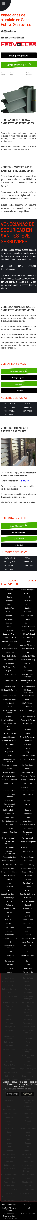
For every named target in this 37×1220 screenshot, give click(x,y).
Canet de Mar (28, 828)
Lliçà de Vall (9, 703)
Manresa (9, 601)
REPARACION (27, 411)
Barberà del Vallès (9, 741)
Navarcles (28, 601)
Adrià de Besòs (28, 765)
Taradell (28, 934)
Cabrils (9, 755)
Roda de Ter (9, 608)
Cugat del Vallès (28, 630)
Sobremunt (27, 909)
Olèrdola (27, 879)
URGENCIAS (9, 414)
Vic (9, 645)
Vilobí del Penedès (28, 699)
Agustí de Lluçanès (9, 765)
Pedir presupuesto (18, 55)
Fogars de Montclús (9, 938)
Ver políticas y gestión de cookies (19, 1089)
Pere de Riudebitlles (9, 872)
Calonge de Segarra (27, 589)
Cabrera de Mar (28, 791)
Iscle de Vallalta (28, 648)
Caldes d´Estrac (9, 810)
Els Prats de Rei (9, 667)
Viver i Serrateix (9, 699)
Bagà (28, 752)
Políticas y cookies (28, 1214)
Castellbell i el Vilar (9, 656)
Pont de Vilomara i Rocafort (9, 1209)
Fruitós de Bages (27, 847)
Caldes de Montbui (9, 868)
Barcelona (9, 589)
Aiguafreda (9, 752)
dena (9, 883)
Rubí (27, 604)
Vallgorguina (9, 744)
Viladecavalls (28, 794)
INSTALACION (9, 403)
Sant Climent (28, 923)
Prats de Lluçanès (9, 1204)
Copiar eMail (19, 390)
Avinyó (27, 804)
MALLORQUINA (9, 407)
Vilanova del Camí (9, 791)
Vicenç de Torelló (27, 637)
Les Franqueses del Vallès (27, 681)
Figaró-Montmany (28, 942)
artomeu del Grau (27, 787)
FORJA (27, 403)
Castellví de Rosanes (9, 894)
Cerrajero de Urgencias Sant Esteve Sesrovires (9, 1216)
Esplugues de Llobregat (9, 946)
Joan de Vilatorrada (27, 645)
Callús (9, 593)
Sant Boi (9, 787)
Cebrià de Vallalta (9, 783)
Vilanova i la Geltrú (9, 776)
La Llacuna (28, 951)
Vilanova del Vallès (28, 776)
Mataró (27, 768)
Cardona (27, 886)
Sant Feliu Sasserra (27, 868)
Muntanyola (9, 814)
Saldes (27, 623)
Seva (28, 912)
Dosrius (9, 612)
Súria (28, 619)
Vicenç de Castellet (9, 832)
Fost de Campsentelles (9, 852)
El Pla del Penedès (28, 626)
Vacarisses (9, 619)
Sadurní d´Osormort (9, 641)
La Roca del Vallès (28, 686)
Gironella (27, 945)
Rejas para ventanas (3, 73)
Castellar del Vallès (27, 656)
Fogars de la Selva (28, 938)
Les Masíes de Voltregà (27, 675)
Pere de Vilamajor (9, 838)
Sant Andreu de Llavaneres (9, 760)
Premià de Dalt (9, 909)
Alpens (9, 748)
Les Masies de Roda (9, 680)
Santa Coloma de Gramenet (9, 725)
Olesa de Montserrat (9, 737)
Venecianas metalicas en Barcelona (16, 73)
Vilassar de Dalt (28, 772)
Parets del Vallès (9, 733)
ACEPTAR (27, 1094)
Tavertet (27, 931)
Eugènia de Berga (28, 720)
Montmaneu (9, 968)
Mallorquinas (24, 480)
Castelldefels (28, 883)
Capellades (27, 671)
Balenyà (9, 716)
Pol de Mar (28, 861)
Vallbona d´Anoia (27, 615)
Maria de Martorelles (9, 690)
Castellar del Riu (9, 660)
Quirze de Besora (27, 857)
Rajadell (28, 905)
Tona (28, 817)
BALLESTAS (27, 407)
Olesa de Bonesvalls (27, 737)
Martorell (27, 744)
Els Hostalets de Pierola (9, 711)
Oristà (27, 916)
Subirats (9, 623)
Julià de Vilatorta (27, 920)
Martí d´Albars (9, 875)
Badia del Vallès (9, 772)
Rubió (27, 597)
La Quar (9, 923)
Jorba (27, 965)
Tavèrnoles (9, 934)
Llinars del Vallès (9, 674)
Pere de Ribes (27, 872)
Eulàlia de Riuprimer (9, 720)
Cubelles (27, 612)
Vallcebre (9, 615)
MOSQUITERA (9, 411)
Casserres (28, 875)
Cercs (9, 890)
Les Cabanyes (9, 686)
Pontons (27, 1204)
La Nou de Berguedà (28, 841)
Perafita (28, 729)
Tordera (28, 927)
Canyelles (9, 825)
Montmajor (27, 968)
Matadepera (9, 663)
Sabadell (9, 630)
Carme (9, 879)
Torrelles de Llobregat (9, 956)
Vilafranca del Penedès (9, 795)
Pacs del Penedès (28, 901)
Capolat (9, 671)
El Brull (9, 951)
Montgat (9, 972)
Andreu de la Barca (27, 759)
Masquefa (27, 663)
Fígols (9, 942)
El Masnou (28, 707)
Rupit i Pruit (9, 652)
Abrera (9, 931)
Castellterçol (9, 897)
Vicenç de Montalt (28, 780)
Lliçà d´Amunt (27, 703)
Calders (28, 810)
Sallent (9, 768)
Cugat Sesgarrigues (9, 780)
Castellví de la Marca (28, 894)
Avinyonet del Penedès (9, 805)
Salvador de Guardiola (27, 833)
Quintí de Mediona (9, 861)
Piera (9, 729)
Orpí (9, 916)
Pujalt (27, 1208)
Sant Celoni (9, 927)
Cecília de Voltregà (27, 634)
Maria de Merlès (28, 696)
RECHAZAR (12, 1094)
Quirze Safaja (28, 851)
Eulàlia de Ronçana (27, 716)
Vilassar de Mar (9, 817)
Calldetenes (27, 593)
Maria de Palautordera (28, 691)
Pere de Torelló (28, 838)
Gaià (27, 961)
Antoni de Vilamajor (27, 755)
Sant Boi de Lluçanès (28, 783)
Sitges (9, 912)
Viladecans (9, 800)
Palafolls (9, 901)
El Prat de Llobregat (28, 710)
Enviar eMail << (19, 384)
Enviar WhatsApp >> (17, 64)
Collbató (9, 626)
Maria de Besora (27, 955)
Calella (9, 597)
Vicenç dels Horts (9, 637)
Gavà (28, 733)
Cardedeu (27, 667)
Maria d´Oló (9, 920)
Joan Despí (27, 821)
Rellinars (9, 905)
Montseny (27, 814)
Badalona (27, 800)
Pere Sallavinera (9, 864)
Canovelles (9, 828)
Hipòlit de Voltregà (27, 864)
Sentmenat (9, 961)
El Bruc (9, 707)
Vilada (27, 641)
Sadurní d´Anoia (9, 634)
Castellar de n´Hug (28, 660)
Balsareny (27, 741)
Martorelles (27, 724)
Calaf (28, 652)
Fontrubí (9, 965)
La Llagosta (9, 847)
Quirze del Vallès (9, 857)
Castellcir (9, 886)
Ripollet (28, 608)
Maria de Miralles (9, 696)
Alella (28, 748)
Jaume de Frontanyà (9, 648)
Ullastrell (27, 897)
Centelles (27, 890)
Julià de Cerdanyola (9, 821)
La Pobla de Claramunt (9, 842)
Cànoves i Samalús (27, 825)
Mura (9, 604)
